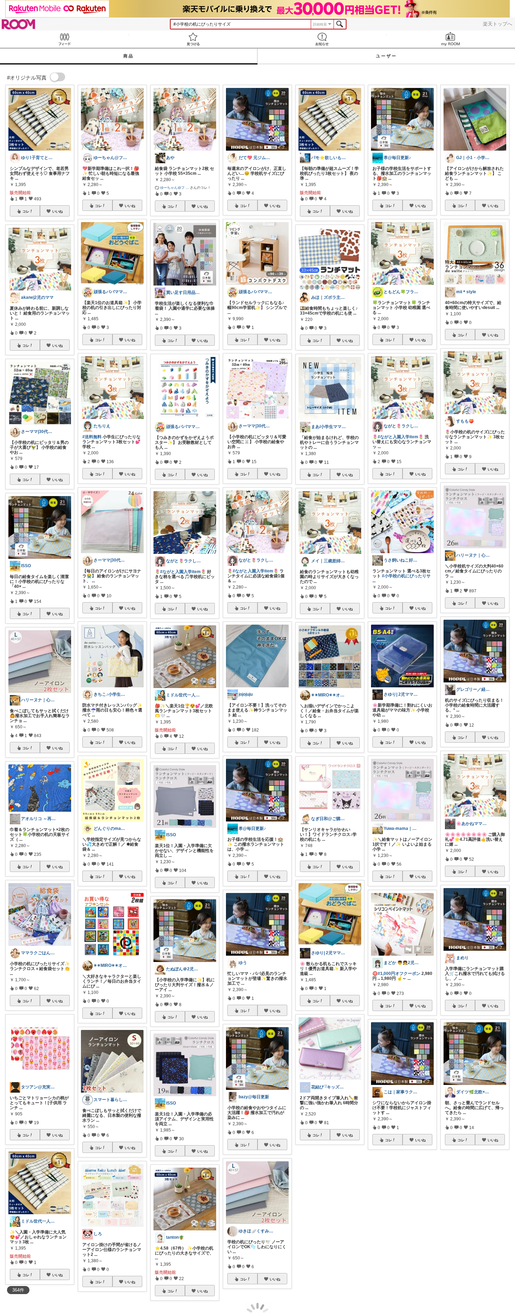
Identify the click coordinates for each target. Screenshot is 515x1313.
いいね (57, 211)
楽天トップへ (497, 24)
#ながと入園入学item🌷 (183, 571)
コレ (25, 211)
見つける (193, 39)
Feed (64, 39)
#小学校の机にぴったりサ (406, 575)
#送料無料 (92, 436)
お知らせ (322, 39)
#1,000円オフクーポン (399, 973)
